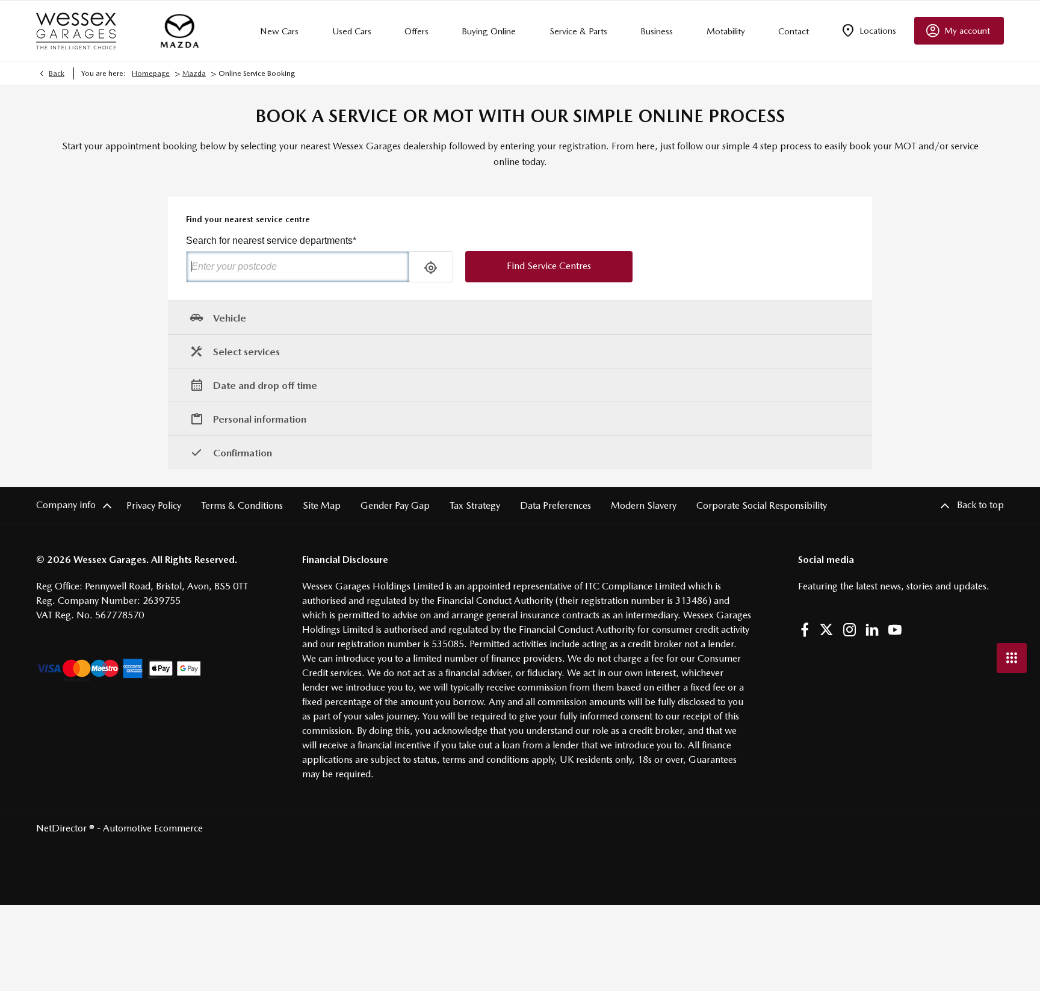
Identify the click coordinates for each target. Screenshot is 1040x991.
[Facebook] (804, 629)
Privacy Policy (153, 505)
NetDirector (62, 828)
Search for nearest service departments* (271, 240)
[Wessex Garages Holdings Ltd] (76, 31)
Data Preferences (555, 505)
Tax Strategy (475, 505)
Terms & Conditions (242, 505)
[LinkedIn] (872, 629)
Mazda (194, 73)
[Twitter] (826, 629)
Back (56, 73)
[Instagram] (849, 629)
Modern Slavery (643, 505)
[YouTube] (895, 629)
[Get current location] (431, 266)
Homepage (151, 73)
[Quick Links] (1012, 658)
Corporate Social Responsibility (761, 505)
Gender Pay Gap (395, 505)
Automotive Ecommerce (153, 828)
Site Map (322, 505)
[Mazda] (179, 30)
